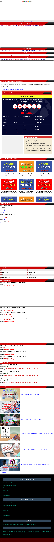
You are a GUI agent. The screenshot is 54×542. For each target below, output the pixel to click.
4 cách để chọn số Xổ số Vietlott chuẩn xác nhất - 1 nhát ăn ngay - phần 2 (38, 145)
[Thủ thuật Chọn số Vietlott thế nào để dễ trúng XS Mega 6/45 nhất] (10, 464)
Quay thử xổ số (32, 272)
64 (4, 210)
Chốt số (36, 25)
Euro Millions (16, 59)
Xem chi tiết (2, 212)
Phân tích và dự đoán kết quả (9, 485)
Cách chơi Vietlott (32, 274)
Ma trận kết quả (5, 274)
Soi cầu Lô (18, 55)
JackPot (2, 25)
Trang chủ (3, 55)
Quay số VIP (8, 25)
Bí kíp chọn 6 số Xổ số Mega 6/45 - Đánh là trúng (35, 143)
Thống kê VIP (14, 25)
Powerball (3, 59)
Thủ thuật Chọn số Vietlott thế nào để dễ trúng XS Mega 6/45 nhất (38, 148)
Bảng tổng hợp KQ (5, 269)
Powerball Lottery (32, 277)
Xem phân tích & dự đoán (9, 285)
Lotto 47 (21, 59)
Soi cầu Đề (23, 55)
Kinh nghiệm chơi (6, 492)
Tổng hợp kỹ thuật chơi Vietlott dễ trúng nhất (35, 141)
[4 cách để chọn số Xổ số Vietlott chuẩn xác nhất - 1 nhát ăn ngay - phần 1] (10, 449)
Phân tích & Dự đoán (29, 25)
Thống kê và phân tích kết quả (9, 482)
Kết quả (6, 50)
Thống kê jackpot (6, 495)
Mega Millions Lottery (6, 277)
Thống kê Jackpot (5, 272)
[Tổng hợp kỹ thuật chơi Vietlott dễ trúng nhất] (10, 407)
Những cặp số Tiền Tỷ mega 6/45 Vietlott (34, 140)
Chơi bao (41, 25)
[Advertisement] (27, 12)
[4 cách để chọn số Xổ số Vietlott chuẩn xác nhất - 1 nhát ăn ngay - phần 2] (10, 433)
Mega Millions (9, 59)
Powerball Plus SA (35, 59)
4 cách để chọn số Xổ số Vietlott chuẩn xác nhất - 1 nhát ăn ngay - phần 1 (38, 147)
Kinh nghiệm (21, 25)
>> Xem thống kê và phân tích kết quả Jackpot (12, 89)
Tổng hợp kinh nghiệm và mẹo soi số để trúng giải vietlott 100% (38, 150)
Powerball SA (27, 59)
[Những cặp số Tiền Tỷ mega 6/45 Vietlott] (10, 394)
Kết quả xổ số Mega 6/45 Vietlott (13, 93)
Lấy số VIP (12, 55)
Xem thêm (3, 472)
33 (4, 219)
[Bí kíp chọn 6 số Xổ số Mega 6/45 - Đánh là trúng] (10, 419)
